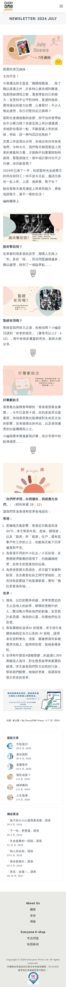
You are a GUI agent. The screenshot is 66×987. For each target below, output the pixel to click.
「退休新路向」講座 (20, 861)
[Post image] (10, 746)
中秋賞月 (22, 744)
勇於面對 (22, 754)
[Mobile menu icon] (61, 6)
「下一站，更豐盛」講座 (23, 830)
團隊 (33, 909)
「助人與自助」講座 (20, 851)
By (33, 720)
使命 (33, 915)
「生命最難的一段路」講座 (24, 840)
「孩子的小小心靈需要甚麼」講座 (29, 820)
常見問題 (33, 938)
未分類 (16, 720)
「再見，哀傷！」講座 (21, 871)
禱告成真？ (23, 774)
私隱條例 (33, 944)
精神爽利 (22, 785)
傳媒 (33, 921)
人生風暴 (22, 795)
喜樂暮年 (22, 764)
